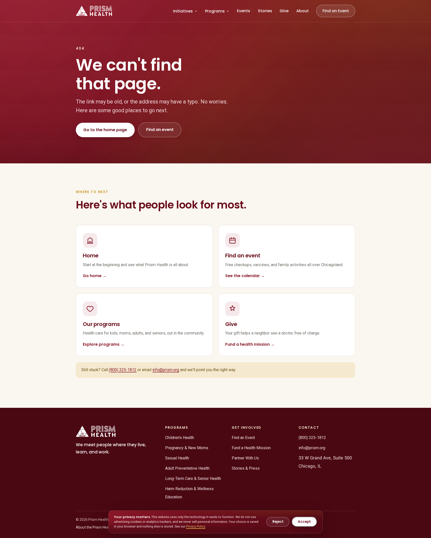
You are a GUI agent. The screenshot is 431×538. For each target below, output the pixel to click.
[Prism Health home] (94, 11)
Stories (265, 11)
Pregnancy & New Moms (186, 447)
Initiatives (183, 11)
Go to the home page (105, 130)
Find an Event (336, 11)
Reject (278, 521)
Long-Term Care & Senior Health (193, 478)
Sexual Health (177, 458)
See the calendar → (245, 276)
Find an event (160, 130)
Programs (215, 11)
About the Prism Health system (100, 527)
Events (243, 11)
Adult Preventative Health (187, 468)
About (302, 11)
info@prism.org (165, 369)
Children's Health (179, 437)
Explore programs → (103, 344)
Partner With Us (245, 458)
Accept (304, 521)
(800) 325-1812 (122, 369)
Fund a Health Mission (251, 447)
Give (284, 11)
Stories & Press (246, 468)
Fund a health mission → (250, 344)
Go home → (95, 276)
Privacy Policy (195, 526)
